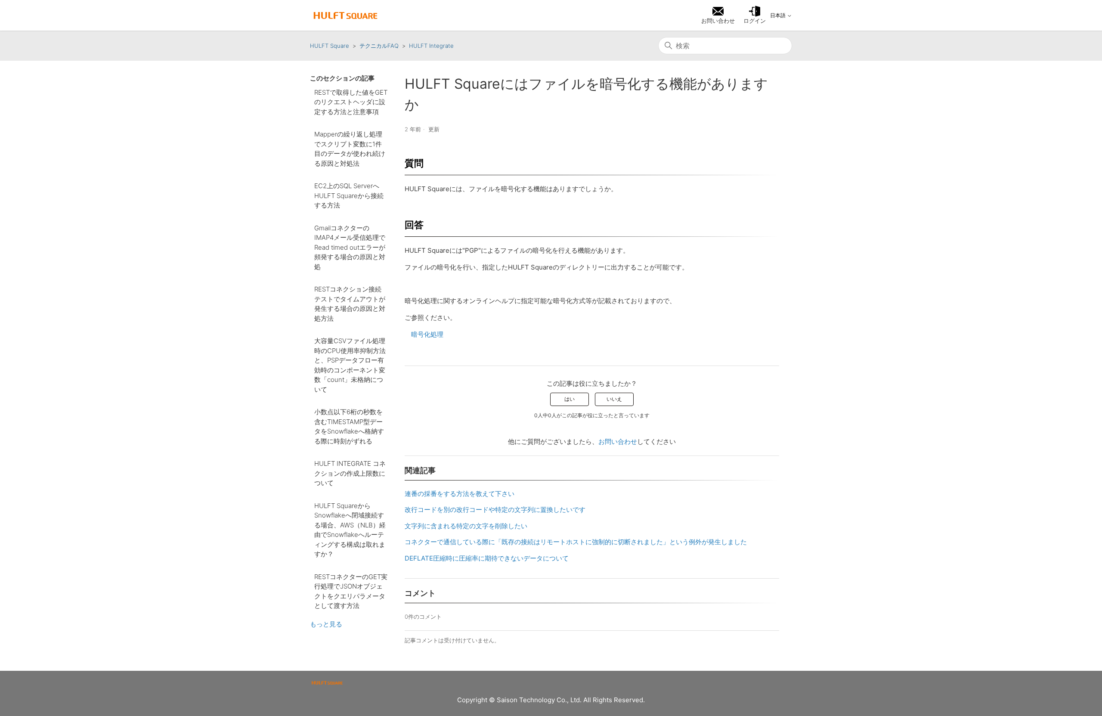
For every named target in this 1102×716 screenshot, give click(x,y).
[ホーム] (345, 15)
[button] (754, 15)
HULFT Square (329, 45)
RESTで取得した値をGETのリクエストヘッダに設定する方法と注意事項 (350, 102)
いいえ (614, 399)
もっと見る (326, 624)
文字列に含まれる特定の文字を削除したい (466, 526)
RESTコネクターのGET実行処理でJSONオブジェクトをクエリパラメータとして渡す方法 (350, 591)
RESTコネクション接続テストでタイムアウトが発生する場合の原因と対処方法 (349, 303)
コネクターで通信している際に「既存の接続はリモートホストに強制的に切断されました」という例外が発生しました (576, 542)
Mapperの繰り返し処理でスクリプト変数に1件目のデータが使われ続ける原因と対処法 (349, 148)
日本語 (778, 15)
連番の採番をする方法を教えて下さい (459, 494)
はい (569, 399)
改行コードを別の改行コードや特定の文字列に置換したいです (495, 509)
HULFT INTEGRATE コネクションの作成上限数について (350, 473)
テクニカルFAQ (379, 45)
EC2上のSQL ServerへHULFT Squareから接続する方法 (349, 195)
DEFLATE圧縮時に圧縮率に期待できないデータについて (487, 558)
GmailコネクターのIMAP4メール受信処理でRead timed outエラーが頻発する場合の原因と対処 (349, 247)
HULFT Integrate (431, 45)
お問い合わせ (617, 441)
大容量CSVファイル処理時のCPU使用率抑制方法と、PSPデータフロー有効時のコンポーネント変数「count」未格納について (350, 365)
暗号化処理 (427, 334)
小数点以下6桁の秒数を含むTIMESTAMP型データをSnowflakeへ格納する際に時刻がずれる (349, 426)
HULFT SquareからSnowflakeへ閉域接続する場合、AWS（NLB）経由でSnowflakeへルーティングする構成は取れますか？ (350, 530)
